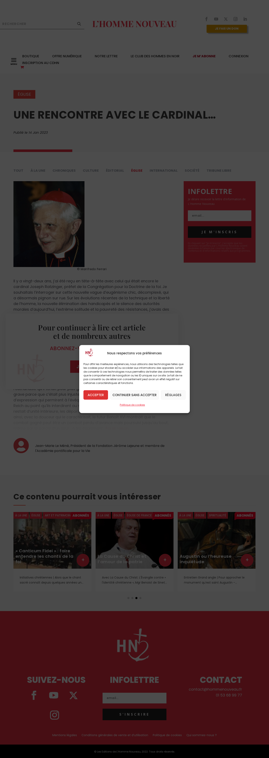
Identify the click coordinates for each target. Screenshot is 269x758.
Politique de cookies (132, 404)
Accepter (96, 395)
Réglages (173, 395)
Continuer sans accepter (134, 395)
